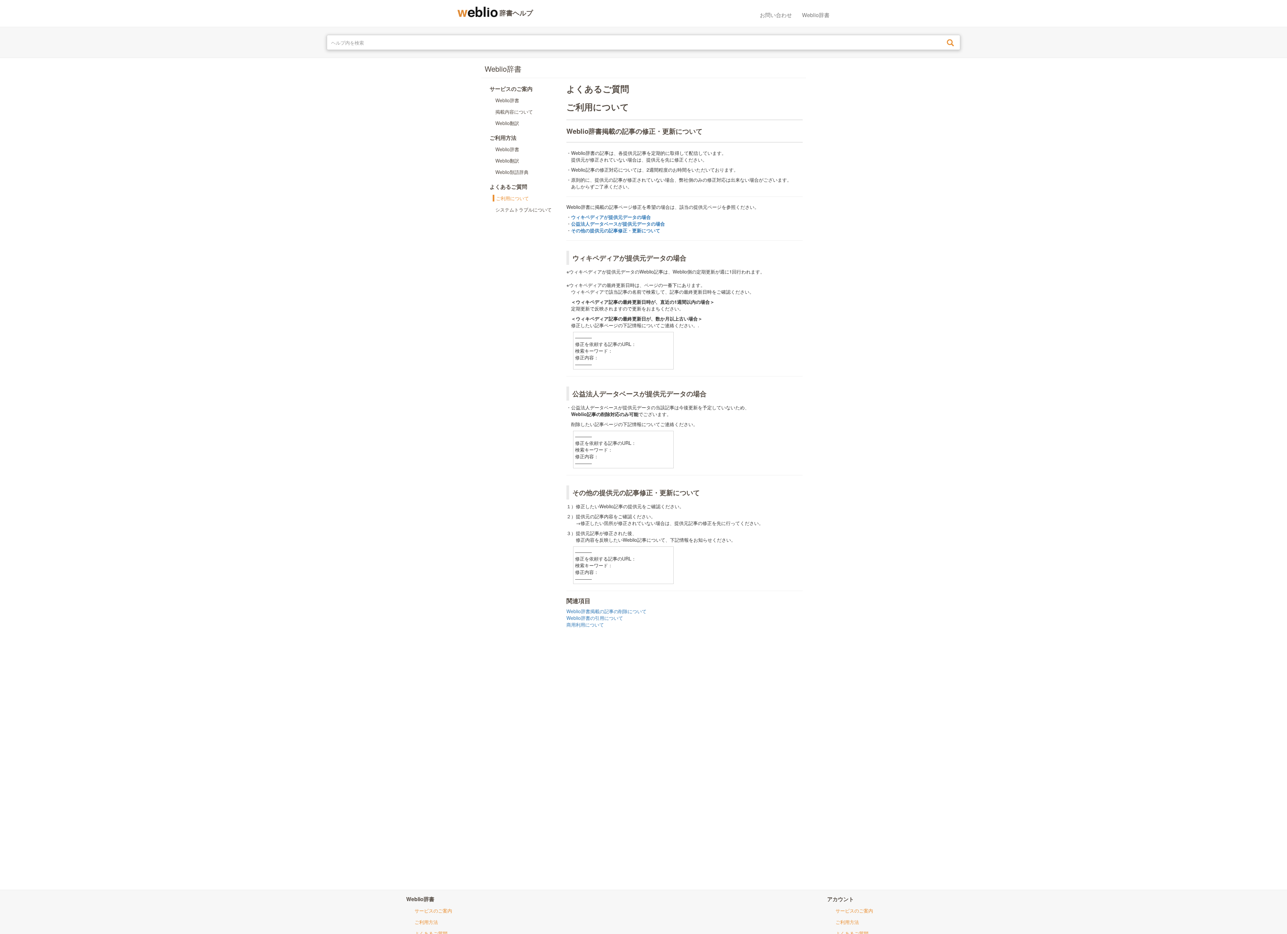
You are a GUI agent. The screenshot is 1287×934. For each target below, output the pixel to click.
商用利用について (585, 624)
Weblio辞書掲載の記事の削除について (606, 611)
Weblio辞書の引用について (594, 618)
